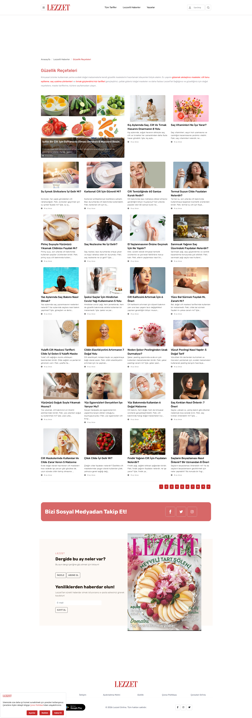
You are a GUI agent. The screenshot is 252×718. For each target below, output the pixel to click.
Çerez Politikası (169, 695)
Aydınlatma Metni (111, 695)
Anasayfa (45, 59)
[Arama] (208, 7)
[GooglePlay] (74, 707)
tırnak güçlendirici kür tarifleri (90, 81)
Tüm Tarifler (111, 7)
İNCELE (60, 575)
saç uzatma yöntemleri (61, 81)
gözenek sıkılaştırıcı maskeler (186, 77)
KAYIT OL (61, 610)
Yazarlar (151, 7)
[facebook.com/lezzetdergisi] (170, 512)
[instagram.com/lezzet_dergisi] (192, 512)
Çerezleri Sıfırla (198, 695)
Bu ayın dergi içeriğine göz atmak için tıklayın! (77, 564)
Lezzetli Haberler (131, 7)
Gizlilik (140, 695)
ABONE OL (73, 575)
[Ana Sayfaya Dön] (126, 684)
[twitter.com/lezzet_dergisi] (181, 512)
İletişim (82, 695)
